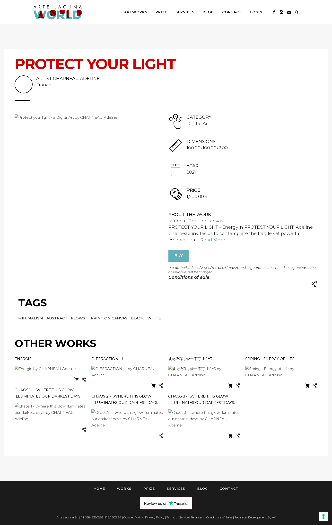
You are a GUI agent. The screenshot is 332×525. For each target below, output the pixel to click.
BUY (179, 255)
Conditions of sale (188, 277)
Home (99, 488)
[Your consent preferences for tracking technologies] (323, 516)
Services (176, 488)
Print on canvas (109, 318)
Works (124, 488)
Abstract (57, 318)
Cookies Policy (133, 517)
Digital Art (198, 123)
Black (138, 318)
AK (274, 517)
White (154, 318)
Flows (78, 318)
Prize (149, 488)
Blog (202, 488)
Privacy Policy (154, 517)
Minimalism (31, 318)
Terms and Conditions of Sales (211, 517)
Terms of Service (177, 517)
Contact (229, 488)
